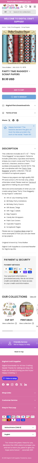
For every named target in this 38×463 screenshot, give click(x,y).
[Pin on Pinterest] (17, 120)
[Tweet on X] (9, 120)
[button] (30, 6)
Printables (26, 319)
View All (33, 297)
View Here (27, 2)
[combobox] (19, 12)
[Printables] (26, 309)
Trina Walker (6, 67)
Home (4, 27)
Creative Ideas (20, 231)
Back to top (19, 352)
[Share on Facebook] (13, 120)
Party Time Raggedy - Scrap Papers (19, 27)
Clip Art (9, 319)
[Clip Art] (9, 309)
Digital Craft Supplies (13, 458)
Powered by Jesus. (26, 458)
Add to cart (19, 90)
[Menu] (35, 6)
